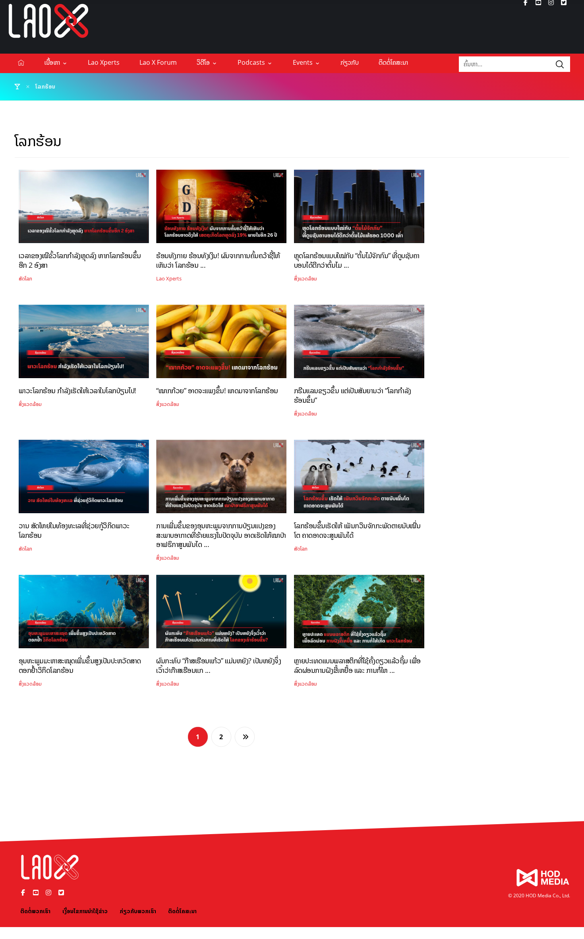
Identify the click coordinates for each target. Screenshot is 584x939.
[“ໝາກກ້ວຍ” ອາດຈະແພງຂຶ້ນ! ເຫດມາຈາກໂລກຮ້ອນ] (221, 344)
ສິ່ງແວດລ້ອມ (305, 278)
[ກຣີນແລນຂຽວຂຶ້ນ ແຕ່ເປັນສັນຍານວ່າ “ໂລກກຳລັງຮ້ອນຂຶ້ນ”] (359, 344)
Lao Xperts (169, 278)
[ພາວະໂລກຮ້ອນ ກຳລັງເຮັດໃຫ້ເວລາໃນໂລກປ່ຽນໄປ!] (84, 344)
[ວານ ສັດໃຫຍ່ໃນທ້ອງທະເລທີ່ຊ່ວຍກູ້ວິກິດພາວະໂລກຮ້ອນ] (84, 479)
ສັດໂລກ (25, 278)
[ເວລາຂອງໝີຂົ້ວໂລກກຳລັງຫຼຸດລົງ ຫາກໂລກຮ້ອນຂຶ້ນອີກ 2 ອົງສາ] (84, 209)
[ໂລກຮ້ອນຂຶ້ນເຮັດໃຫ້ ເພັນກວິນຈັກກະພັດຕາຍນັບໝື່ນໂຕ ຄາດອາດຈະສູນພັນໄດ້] (359, 479)
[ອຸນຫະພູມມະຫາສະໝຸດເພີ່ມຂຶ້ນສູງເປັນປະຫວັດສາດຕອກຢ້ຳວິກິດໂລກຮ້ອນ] (84, 614)
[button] (560, 64)
